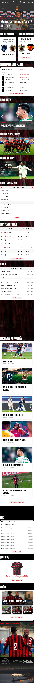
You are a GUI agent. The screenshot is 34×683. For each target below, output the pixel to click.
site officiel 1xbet (17, 671)
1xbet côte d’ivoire (10, 668)
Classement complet (16, 258)
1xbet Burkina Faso (22, 668)
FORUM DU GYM (17, 297)
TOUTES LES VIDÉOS (16, 617)
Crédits (12, 679)
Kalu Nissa (28, 661)
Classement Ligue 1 (9, 224)
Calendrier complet (16, 93)
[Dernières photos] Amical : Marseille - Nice (10, 624)
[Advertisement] (17, 319)
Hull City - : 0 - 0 (24, 74)
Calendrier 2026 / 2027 (11, 65)
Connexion (30, 2)
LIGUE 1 (17, 217)
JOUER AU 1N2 (17, 551)
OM (10, 666)
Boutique (3, 2)
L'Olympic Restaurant (17, 661)
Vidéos (3, 587)
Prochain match (26, 34)
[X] (10, 2)
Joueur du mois (7, 158)
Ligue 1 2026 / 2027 (9, 183)
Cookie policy (17, 679)
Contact (21, 679)
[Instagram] (13, 2)
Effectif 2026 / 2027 (10, 134)
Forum (3, 264)
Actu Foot (4, 666)
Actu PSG (16, 666)
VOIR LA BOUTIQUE (17, 580)
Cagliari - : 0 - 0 (24, 72)
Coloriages (23, 666)
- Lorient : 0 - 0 (24, 77)
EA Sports (6, 661)
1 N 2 (2, 518)
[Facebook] (7, 2)
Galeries (31, 624)
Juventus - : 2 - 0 (24, 69)
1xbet (30, 666)
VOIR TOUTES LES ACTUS (17, 502)
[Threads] (16, 2)
